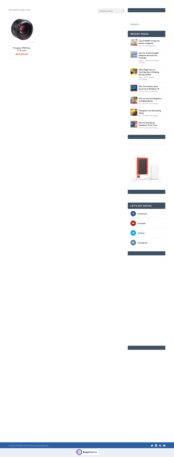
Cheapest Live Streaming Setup (150, 111)
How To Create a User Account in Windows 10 (149, 87)
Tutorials (142, 62)
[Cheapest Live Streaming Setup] (133, 112)
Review (151, 77)
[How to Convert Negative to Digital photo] (133, 100)
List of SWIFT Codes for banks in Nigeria (149, 41)
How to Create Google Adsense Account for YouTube (149, 55)
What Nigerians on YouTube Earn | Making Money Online (149, 72)
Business (153, 46)
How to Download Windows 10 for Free (148, 123)
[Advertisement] (146, 299)
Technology (154, 60)
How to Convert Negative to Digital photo (150, 99)
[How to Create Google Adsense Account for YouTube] (133, 54)
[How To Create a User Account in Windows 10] (133, 88)
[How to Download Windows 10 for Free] (133, 124)
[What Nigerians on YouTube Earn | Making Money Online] (133, 71)
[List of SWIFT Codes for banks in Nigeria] (133, 42)
